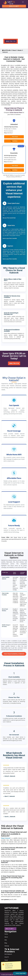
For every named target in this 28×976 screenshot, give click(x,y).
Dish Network (8, 954)
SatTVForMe (7, 50)
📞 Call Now (14, 141)
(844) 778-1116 (10, 41)
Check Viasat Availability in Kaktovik (14, 654)
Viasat (14, 50)
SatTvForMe (8, 974)
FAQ (6, 940)
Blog (6, 943)
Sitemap (7, 946)
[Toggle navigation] (23, 2)
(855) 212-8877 (14, 6)
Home (6, 934)
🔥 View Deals (14, 136)
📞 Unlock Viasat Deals (19, 973)
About (6, 937)
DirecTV (7, 957)
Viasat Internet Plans (16, 112)
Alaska (20, 50)
